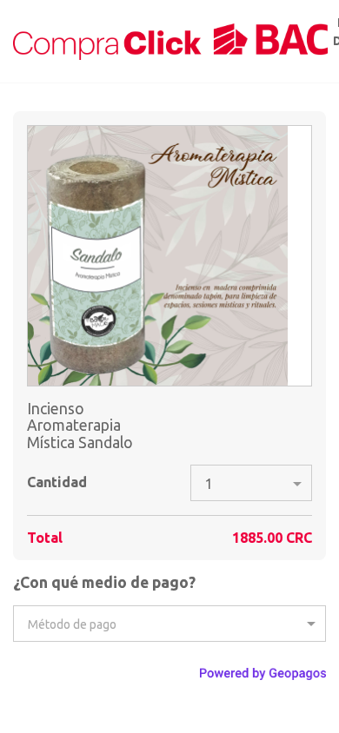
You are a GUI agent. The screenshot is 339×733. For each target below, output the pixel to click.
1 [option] (209, 484)
